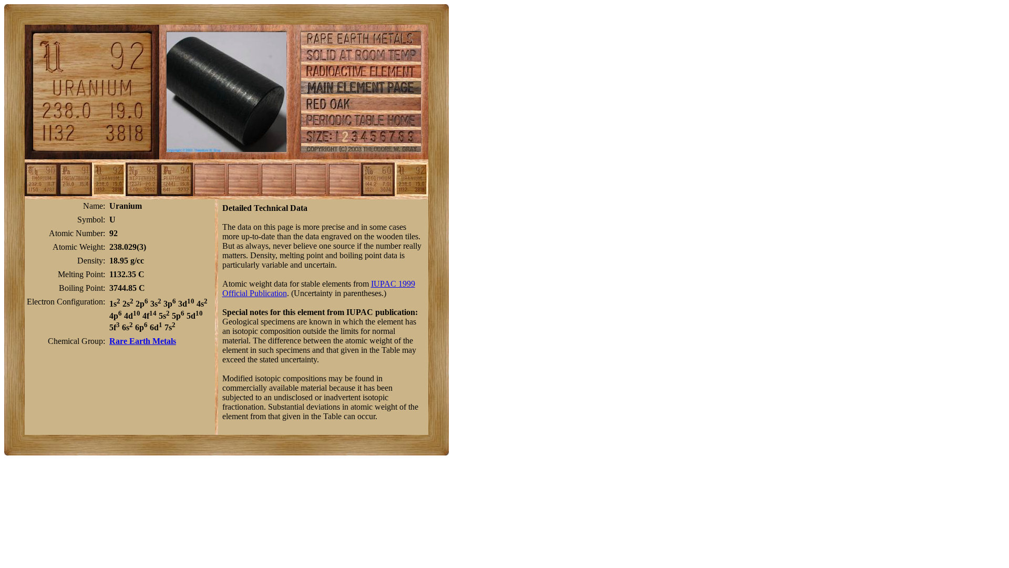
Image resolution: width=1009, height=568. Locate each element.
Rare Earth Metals (142, 341)
